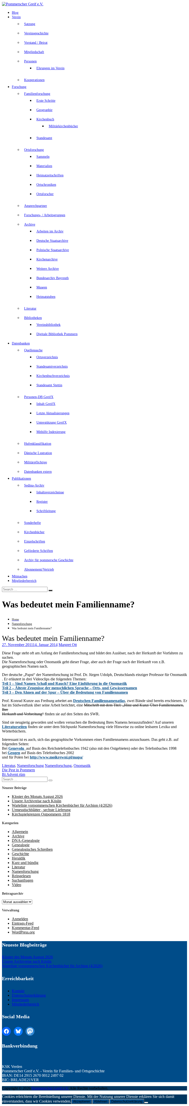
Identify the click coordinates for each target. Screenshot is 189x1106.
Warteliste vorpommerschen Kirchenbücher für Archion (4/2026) (62, 805)
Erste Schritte (45, 100)
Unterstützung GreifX (51, 422)
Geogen (14, 753)
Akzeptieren (81, 1101)
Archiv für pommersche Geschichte (48, 560)
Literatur (30, 308)
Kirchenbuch (45, 119)
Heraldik (18, 858)
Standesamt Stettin (49, 385)
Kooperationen (34, 80)
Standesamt (44, 138)
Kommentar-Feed (25, 928)
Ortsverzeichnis (47, 357)
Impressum (20, 1000)
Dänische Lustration (38, 453)
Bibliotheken (33, 318)
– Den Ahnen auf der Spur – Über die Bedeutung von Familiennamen (65, 692)
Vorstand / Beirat (35, 42)
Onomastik (82, 765)
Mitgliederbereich (24, 581)
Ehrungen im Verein (50, 68)
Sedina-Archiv (34, 485)
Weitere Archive (47, 269)
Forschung (19, 87)
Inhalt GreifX (45, 404)
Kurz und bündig (25, 863)
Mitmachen (19, 576)
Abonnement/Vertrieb (39, 569)
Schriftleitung (46, 511)
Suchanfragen (22, 880)
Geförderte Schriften (38, 551)
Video (16, 885)
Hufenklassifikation (37, 443)
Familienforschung (37, 94)
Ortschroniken (46, 185)
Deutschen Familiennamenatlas (99, 701)
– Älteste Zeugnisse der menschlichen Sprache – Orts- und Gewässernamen (69, 688)
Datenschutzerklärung (29, 995)
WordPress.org (23, 932)
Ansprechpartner (35, 206)
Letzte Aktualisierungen (52, 413)
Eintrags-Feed (22, 923)
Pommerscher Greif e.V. (50, 1088)
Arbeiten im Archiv (49, 231)
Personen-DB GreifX (38, 397)
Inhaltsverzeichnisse (50, 492)
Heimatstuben (45, 297)
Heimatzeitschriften (49, 175)
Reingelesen (21, 876)
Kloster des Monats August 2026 (37, 796)
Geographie (44, 110)
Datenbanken (21, 343)
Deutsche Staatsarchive (52, 241)
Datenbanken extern (38, 472)
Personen (30, 61)
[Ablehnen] (146, 1102)
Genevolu (17, 748)
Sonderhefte (32, 523)
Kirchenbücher (34, 532)
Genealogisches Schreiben (32, 849)
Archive (29, 224)
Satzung (29, 24)
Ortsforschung (34, 150)
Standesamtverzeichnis (52, 366)
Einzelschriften (34, 541)
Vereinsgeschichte (36, 33)
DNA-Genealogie (26, 840)
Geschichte (20, 854)
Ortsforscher (45, 194)
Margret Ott (68, 645)
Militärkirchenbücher (63, 126)
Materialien (44, 166)
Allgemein (20, 832)
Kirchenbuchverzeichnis (53, 376)
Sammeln (42, 156)
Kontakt (18, 991)
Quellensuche (33, 350)
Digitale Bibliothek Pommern (57, 334)
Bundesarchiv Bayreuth (52, 278)
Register (42, 501)
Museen (41, 287)
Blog (15, 12)
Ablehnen (100, 1101)
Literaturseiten (14, 727)
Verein (16, 17)
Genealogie (21, 845)
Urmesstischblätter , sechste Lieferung (41, 810)
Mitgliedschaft (34, 52)
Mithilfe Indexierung (50, 432)
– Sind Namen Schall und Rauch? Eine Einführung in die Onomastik (64, 683)
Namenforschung (22, 624)
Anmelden (20, 919)
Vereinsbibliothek (48, 325)
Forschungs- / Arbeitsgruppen (44, 215)
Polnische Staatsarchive (52, 250)
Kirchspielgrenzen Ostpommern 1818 (41, 814)
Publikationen (21, 478)
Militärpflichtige (35, 462)
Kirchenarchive (47, 259)
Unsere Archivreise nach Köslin (36, 801)
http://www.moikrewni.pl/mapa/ (56, 757)
